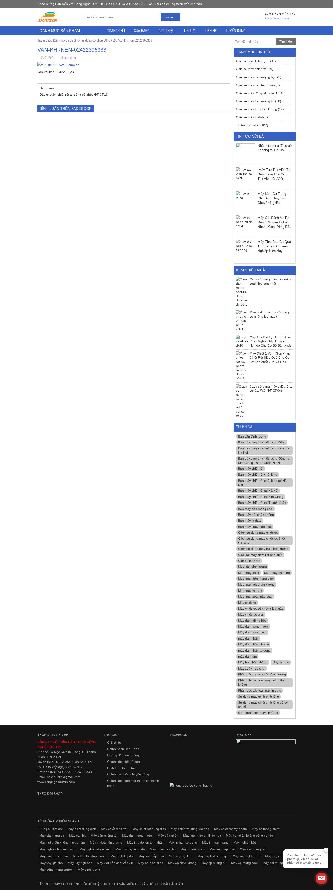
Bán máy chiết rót (250, 468)
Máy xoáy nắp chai (251, 668)
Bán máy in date (249, 520)
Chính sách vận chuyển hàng (128, 774)
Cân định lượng (249, 560)
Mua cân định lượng (252, 566)
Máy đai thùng (273, 863)
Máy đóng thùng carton (56, 869)
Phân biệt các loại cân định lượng (262, 674)
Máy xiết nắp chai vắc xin (115, 863)
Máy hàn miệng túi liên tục (202, 835)
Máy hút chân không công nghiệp (250, 835)
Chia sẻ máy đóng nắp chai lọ (257, 93)
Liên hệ (211, 31)
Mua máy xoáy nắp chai (255, 596)
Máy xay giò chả (51, 863)
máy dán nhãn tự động (254, 650)
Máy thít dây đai (122, 856)
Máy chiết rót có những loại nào (260, 608)
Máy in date (280, 662)
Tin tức (189, 31)
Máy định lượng (89, 869)
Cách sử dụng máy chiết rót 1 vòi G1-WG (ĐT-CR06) (271, 388)
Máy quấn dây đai (162, 849)
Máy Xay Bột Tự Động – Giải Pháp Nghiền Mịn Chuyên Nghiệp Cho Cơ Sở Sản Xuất (270, 341)
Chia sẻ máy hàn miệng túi (255, 101)
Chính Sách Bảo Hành (123, 749)
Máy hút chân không (252, 662)
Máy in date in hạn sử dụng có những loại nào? (269, 314)
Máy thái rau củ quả (53, 856)
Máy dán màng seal (252, 632)
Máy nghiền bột (245, 842)
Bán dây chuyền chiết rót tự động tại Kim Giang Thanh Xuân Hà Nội (264, 460)
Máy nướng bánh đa (130, 849)
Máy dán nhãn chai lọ (253, 644)
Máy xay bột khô (180, 856)
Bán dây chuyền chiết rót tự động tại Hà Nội (264, 450)
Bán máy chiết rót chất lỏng (257, 474)
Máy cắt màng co (51, 835)
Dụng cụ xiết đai (51, 829)
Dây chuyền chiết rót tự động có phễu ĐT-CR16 (84, 40)
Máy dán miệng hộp (252, 620)
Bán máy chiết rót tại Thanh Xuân (262, 502)
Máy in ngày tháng (215, 842)
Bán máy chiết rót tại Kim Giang (260, 497)
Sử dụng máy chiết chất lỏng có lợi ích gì (263, 704)
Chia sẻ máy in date (250, 117)
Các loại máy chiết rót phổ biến (260, 555)
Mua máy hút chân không (256, 584)
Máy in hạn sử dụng (183, 842)
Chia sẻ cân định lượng (252, 61)
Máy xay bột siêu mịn (212, 856)
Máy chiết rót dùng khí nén (190, 829)
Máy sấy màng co (252, 849)
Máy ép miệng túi (213, 863)
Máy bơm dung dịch (82, 829)
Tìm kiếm (170, 17)
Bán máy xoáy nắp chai (255, 526)
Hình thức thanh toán (122, 768)
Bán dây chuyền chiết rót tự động (262, 442)
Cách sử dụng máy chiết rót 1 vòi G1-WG (261, 540)
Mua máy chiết (248, 573)
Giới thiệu (166, 31)
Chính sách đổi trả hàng (124, 761)
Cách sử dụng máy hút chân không (263, 548)
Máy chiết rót (247, 602)
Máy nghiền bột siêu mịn (57, 849)
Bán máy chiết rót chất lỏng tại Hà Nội (262, 483)
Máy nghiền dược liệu (95, 849)
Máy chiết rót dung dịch (149, 829)
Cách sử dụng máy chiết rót (258, 532)
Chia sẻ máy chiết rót (251, 69)
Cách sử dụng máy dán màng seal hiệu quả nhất (271, 281)
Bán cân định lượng (252, 436)
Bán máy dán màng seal (255, 509)
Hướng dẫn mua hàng (123, 755)
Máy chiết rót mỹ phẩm (230, 829)
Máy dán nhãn (168, 835)
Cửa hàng (142, 31)
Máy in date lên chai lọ (106, 842)
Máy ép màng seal (244, 863)
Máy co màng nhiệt (265, 829)
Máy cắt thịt (77, 835)
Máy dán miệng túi (104, 835)
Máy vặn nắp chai (151, 856)
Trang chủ (116, 31)
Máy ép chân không (182, 863)
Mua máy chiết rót (277, 573)
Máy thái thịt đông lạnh (89, 856)
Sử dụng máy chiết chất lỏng (258, 696)
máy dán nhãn (248, 638)
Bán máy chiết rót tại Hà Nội (258, 490)
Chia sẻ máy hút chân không (256, 109)
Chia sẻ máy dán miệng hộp (256, 77)
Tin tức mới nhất (247, 125)
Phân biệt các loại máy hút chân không (261, 682)
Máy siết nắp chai (222, 849)
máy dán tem (247, 656)
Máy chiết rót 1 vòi (114, 829)
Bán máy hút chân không (256, 514)
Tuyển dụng (235, 31)
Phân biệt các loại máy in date (259, 690)
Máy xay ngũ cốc (80, 863)
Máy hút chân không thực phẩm (62, 842)
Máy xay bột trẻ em (246, 856)
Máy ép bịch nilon (150, 863)
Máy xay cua (274, 856)
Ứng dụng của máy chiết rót (258, 712)
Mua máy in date (250, 590)
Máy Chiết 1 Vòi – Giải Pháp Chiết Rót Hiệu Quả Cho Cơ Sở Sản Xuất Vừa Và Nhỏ (270, 358)
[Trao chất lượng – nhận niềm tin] (48, 17)
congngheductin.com (60, 782)
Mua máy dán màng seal (256, 578)
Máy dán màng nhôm (253, 626)
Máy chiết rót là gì (251, 614)
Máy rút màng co (192, 849)
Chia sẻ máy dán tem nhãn (255, 85)
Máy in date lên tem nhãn (145, 842)
